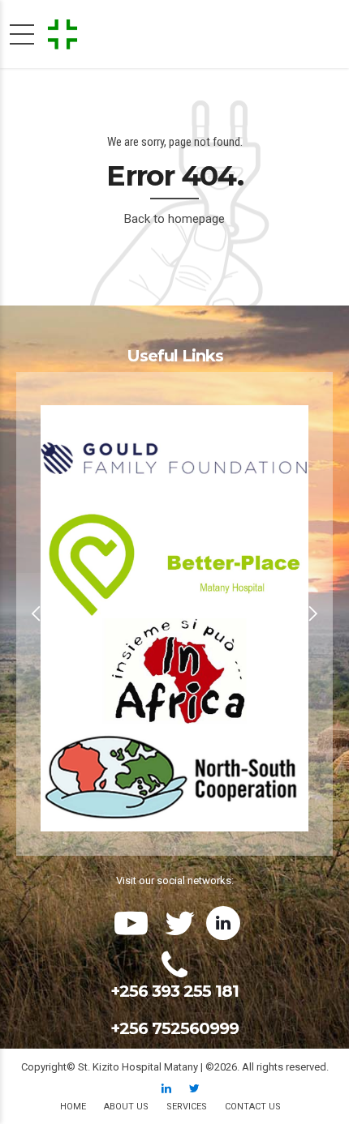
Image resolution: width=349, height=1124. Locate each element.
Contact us (253, 1106)
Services (186, 1106)
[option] (174, 614)
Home (73, 1106)
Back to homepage (174, 219)
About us (126, 1106)
